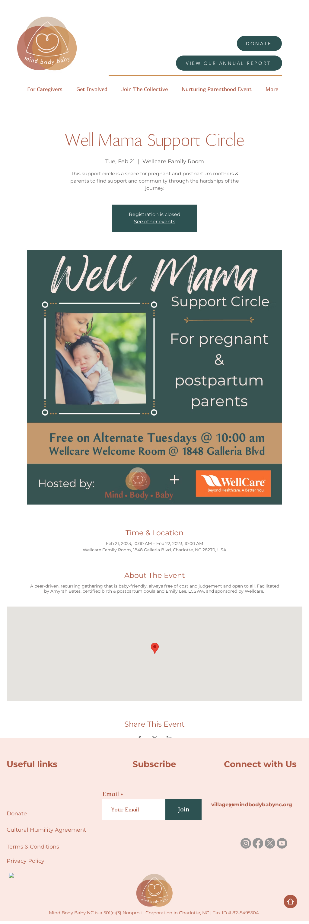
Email (111, 794)
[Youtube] (282, 843)
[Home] (290, 901)
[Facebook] (258, 843)
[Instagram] (246, 843)
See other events (154, 222)
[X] (270, 843)
